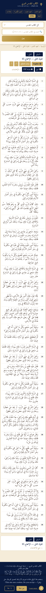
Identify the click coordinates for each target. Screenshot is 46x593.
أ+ (16, 64)
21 (42, 327)
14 (42, 232)
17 (42, 269)
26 (42, 384)
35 (42, 491)
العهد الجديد (28, 12)
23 (42, 347)
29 (42, 417)
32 (42, 458)
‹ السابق (38, 54)
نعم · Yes (21, 588)
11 (42, 194)
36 (42, 505)
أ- (11, 64)
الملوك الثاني (26, 46)
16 (42, 255)
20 (42, 310)
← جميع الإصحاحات (36, 548)
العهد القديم (38, 12)
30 (42, 435)
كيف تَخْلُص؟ (18, 12)
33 (42, 468)
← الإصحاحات (16, 69)
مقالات (9, 12)
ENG (32, 16)
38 (42, 525)
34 (42, 482)
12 (42, 204)
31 (42, 448)
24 (42, 357)
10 (42, 185)
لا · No (9, 588)
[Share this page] (41, 588)
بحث (23, 38)
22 (42, 337)
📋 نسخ (38, 69)
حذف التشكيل (25, 64)
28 (42, 407)
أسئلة (39, 16)
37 (42, 515)
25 (42, 366)
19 (42, 296)
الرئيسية (43, 46)
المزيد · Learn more (35, 588)
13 (42, 218)
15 (42, 245)
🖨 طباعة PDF (28, 69)
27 (42, 394)
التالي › (29, 54)
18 (42, 282)
